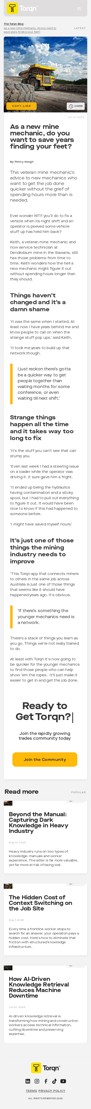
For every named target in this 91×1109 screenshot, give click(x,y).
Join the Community (45, 760)
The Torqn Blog (14, 24)
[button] (79, 9)
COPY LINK (21, 106)
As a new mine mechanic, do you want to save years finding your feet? (30, 30)
